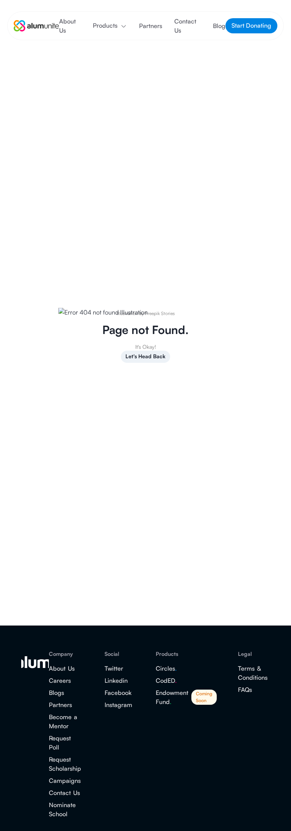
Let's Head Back (145, 356)
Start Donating (251, 25)
